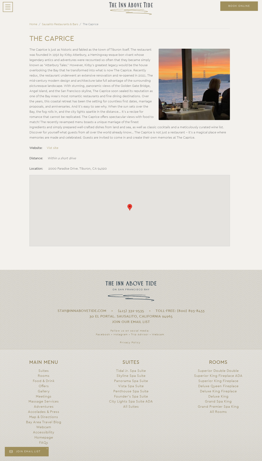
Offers (44, 386)
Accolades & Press (43, 412)
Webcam (158, 334)
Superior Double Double (218, 371)
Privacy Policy (130, 342)
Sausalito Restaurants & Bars (60, 24)
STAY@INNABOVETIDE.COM (82, 311)
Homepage (43, 437)
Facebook (103, 334)
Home (33, 24)
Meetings (44, 396)
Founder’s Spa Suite (131, 396)
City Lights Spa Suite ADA (131, 401)
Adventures (44, 406)
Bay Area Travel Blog (43, 422)
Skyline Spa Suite (131, 376)
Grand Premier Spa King (218, 406)
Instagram (121, 334)
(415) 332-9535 (131, 311)
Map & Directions (43, 417)
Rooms (44, 376)
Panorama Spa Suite (131, 381)
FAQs (43, 442)
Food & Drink (44, 381)
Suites (43, 371)
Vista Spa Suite (131, 386)
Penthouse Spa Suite (131, 391)
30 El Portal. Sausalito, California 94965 (131, 316)
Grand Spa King (218, 401)
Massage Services (44, 401)
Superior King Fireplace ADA (218, 376)
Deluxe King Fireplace (218, 391)
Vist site (52, 148)
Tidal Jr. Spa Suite (131, 371)
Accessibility (43, 432)
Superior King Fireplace (218, 381)
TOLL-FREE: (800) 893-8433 (180, 311)
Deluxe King (218, 396)
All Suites (131, 406)
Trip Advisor (140, 334)
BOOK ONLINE (239, 6)
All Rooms (218, 412)
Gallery (44, 391)
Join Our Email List (131, 322)
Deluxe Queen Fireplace (218, 386)
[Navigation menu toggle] (8, 7)
